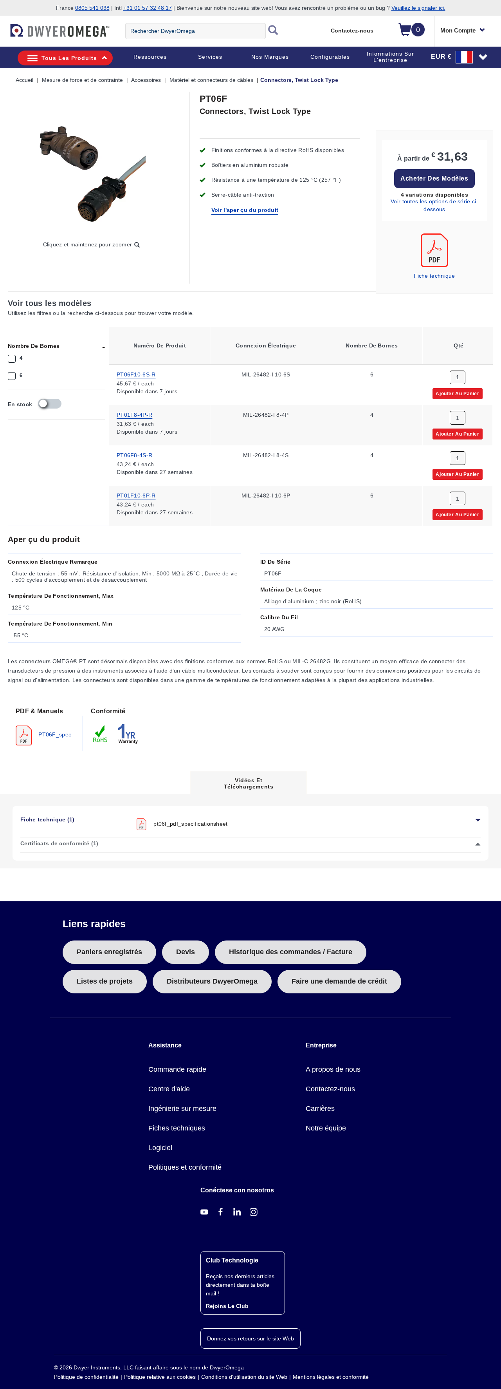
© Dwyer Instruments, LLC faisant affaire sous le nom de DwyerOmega (149, 1367)
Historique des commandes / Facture (290, 952)
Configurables (330, 57)
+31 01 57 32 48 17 (147, 8)
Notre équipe (326, 1128)
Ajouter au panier (457, 393)
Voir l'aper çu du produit (245, 210)
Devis (185, 952)
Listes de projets (105, 981)
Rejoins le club (227, 1306)
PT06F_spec (54, 734)
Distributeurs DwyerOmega (212, 981)
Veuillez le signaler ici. (418, 8)
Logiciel (160, 1148)
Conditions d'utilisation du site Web (244, 1377)
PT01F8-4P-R (134, 414)
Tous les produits (69, 58)
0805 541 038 (92, 8)
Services (210, 57)
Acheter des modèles (434, 178)
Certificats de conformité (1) (59, 843)
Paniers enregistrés (109, 952)
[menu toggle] (4, 34)
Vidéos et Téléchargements (249, 785)
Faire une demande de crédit (339, 981)
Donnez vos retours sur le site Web (250, 1338)
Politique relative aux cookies (160, 1377)
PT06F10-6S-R (136, 374)
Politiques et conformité (185, 1167)
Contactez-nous (352, 30)
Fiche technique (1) (47, 819)
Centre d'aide (169, 1089)
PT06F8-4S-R (134, 455)
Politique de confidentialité (86, 1377)
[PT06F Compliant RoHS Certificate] (100, 733)
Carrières (320, 1108)
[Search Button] (273, 31)
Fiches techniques (176, 1128)
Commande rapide (177, 1069)
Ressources (150, 57)
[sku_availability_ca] (49, 404)
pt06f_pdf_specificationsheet (190, 823)
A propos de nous (333, 1069)
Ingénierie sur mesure (182, 1108)
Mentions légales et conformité (331, 1377)
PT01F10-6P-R (136, 495)
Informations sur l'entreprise (390, 57)
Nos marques (270, 57)
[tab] (45, 725)
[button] (459, 57)
